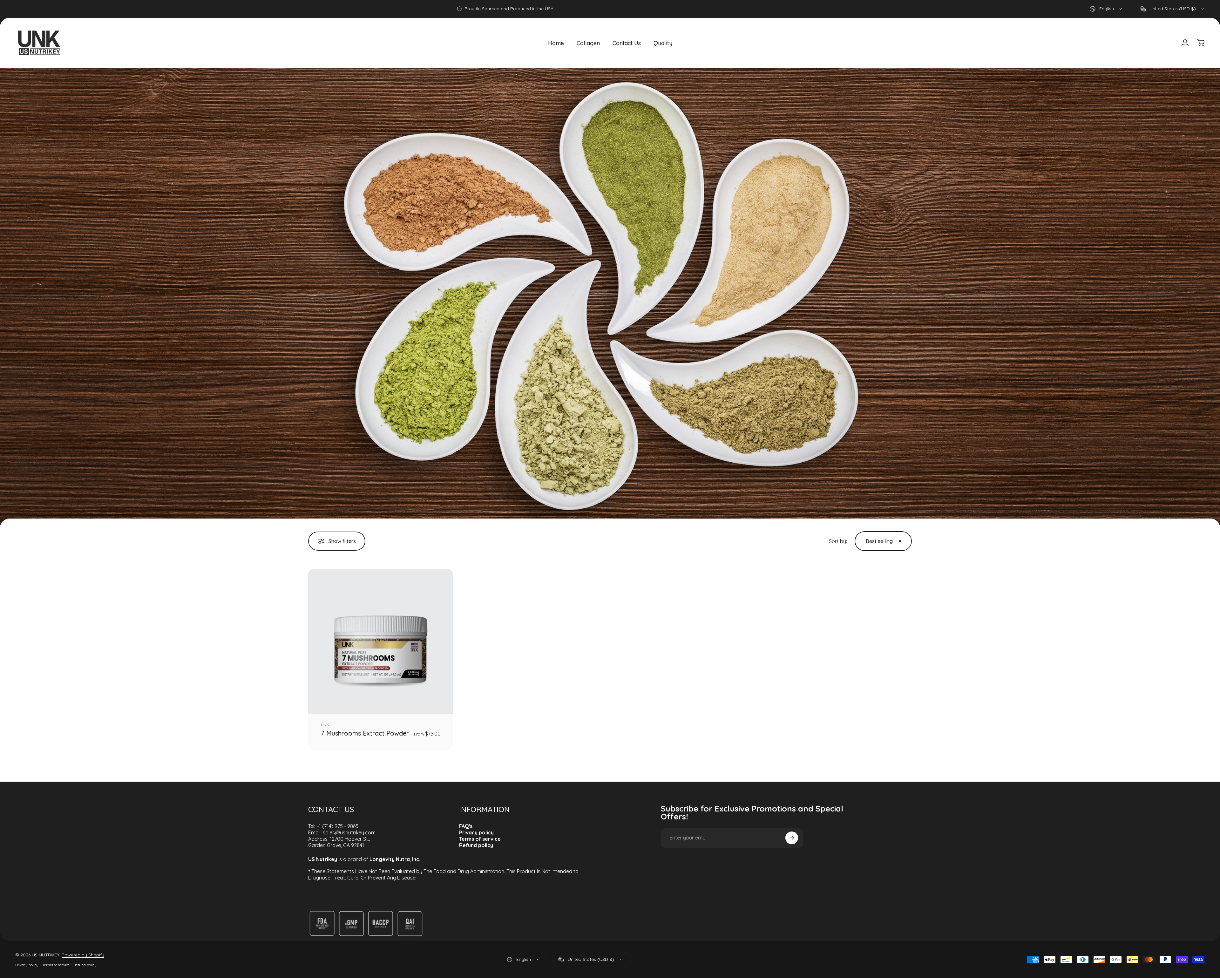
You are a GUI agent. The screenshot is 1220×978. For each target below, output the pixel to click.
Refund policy (85, 965)
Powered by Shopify (83, 955)
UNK (325, 725)
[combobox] (1106, 9)
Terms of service (56, 965)
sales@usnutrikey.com (349, 832)
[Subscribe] (791, 838)
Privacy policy (26, 965)
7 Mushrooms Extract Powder (365, 733)
